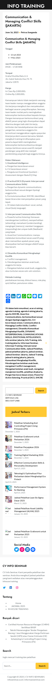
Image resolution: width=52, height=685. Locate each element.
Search (41, 390)
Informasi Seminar (29, 343)
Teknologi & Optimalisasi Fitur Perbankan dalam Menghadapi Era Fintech (30, 476)
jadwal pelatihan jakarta (16, 351)
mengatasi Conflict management (20, 366)
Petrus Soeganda (29, 32)
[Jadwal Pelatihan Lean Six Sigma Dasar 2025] (8, 499)
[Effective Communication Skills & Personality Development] (8, 465)
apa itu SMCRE (12, 314)
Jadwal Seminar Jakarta (16, 354)
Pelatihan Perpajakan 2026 (26, 447)
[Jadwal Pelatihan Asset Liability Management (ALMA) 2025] (8, 518)
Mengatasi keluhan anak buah (19, 369)
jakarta (30, 357)
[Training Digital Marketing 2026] (8, 457)
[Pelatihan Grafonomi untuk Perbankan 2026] (8, 438)
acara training (35, 308)
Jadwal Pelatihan (34, 348)
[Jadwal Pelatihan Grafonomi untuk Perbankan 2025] (8, 541)
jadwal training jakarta (15, 357)
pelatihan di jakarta (33, 372)
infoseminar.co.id (15, 679)
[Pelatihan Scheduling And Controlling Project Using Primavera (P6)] (8, 425)
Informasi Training (14, 345)
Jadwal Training (36, 354)
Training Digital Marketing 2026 (28, 455)
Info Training (31, 340)
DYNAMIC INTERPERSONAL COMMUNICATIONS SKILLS (24, 334)
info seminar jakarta (14, 340)
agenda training (12, 311)
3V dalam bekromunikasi (17, 308)
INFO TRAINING (26, 6)
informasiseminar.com (34, 679)
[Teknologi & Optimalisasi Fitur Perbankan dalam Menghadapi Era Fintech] (8, 475)
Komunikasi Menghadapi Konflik (20, 360)
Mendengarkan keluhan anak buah (21, 363)
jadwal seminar (36, 351)
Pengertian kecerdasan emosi (19, 374)
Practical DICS (28, 377)
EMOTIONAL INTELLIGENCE (27, 337)
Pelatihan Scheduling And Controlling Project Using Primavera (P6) (26, 426)
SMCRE (39, 377)
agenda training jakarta (31, 311)
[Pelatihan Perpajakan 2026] (8, 449)
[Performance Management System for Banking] (8, 489)
